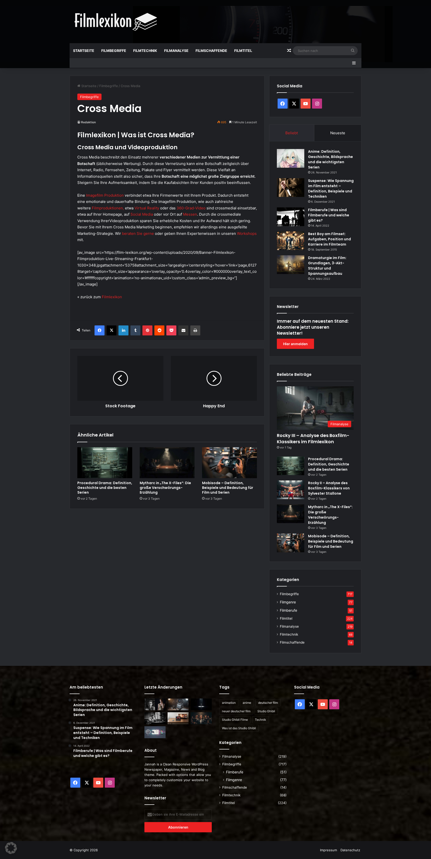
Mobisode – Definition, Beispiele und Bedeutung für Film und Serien (227, 487)
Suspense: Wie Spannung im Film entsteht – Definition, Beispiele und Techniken (331, 188)
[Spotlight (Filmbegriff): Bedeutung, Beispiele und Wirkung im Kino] (201, 705)
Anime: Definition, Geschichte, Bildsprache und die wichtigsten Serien (330, 159)
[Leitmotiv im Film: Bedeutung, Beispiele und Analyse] (201, 718)
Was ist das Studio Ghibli (239, 728)
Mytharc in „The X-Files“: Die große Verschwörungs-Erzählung (165, 487)
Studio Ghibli (266, 711)
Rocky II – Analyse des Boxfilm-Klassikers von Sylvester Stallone (329, 488)
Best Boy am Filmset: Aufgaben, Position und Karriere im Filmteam (329, 239)
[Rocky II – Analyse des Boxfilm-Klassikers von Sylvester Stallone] (290, 489)
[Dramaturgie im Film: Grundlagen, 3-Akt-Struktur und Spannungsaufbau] (290, 264)
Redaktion (88, 122)
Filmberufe (288, 610)
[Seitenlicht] (155, 705)
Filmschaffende (211, 50)
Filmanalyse (176, 50)
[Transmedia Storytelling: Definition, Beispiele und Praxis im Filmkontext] (155, 732)
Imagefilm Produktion (105, 195)
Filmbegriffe (113, 50)
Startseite (83, 50)
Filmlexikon (112, 296)
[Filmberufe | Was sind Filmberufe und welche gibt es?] (290, 216)
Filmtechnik (145, 50)
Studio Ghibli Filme (235, 719)
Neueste (337, 133)
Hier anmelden (295, 344)
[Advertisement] (265, 16)
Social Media (141, 214)
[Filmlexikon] (116, 21)
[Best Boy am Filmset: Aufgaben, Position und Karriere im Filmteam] (290, 240)
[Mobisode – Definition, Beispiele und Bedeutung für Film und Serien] (229, 462)
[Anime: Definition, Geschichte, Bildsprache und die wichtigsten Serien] (290, 158)
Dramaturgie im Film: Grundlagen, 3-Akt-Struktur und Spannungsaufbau (327, 265)
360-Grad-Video (191, 208)
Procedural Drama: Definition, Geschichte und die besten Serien (104, 487)
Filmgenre (288, 602)
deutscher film (268, 703)
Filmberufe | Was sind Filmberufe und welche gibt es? (328, 215)
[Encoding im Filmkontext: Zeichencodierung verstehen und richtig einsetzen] (178, 705)
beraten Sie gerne (138, 233)
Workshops (247, 233)
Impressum (328, 850)
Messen (190, 214)
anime (247, 703)
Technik (260, 719)
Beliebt (291, 133)
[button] (11, 848)
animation (229, 703)
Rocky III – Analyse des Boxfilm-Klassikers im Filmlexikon (313, 438)
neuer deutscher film (236, 711)
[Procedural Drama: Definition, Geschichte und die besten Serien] (104, 462)
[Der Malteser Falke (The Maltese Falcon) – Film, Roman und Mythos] (155, 718)
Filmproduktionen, (108, 208)
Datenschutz (350, 850)
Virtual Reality (146, 208)
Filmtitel (243, 50)
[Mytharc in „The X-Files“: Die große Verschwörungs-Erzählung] (167, 462)
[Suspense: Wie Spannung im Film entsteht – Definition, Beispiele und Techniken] (290, 187)
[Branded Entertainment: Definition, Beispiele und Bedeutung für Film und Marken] (178, 718)
